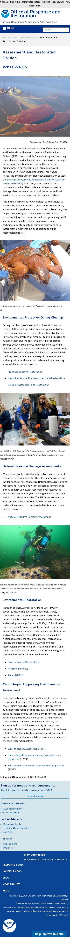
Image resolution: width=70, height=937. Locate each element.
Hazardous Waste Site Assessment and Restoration (36, 378)
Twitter (62, 859)
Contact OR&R (11, 812)
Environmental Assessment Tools (27, 749)
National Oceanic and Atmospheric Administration (29, 911)
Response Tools (12, 824)
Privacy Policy (22, 903)
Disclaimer (63, 899)
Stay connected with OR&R (42, 903)
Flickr (52, 859)
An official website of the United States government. (37, 3)
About (14, 37)
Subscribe (35, 796)
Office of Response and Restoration (32, 907)
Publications (10, 844)
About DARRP (15, 675)
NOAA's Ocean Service (58, 907)
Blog (6, 877)
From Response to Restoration (25, 372)
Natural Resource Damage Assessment (29, 517)
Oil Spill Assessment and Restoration (28, 385)
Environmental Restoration (23, 662)
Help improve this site (49, 934)
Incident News (12, 871)
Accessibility (61, 895)
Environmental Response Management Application (36, 765)
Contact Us (50, 895)
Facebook (29, 859)
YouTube (42, 859)
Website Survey (61, 903)
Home (6, 37)
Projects (8, 848)
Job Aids (7, 832)
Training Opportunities (16, 828)
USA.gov (63, 915)
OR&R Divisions (28, 37)
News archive (11, 884)
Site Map (40, 895)
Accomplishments (18, 669)
